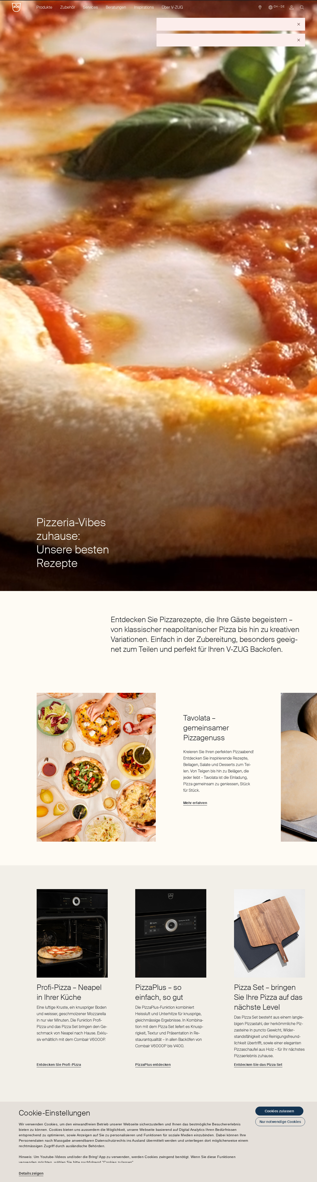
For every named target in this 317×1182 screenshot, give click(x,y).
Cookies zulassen (279, 1111)
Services (90, 7)
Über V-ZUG (172, 7)
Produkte (44, 7)
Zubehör (67, 7)
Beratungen (116, 7)
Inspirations (144, 7)
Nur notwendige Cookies (280, 1121)
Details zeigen (31, 1173)
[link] (260, 8)
